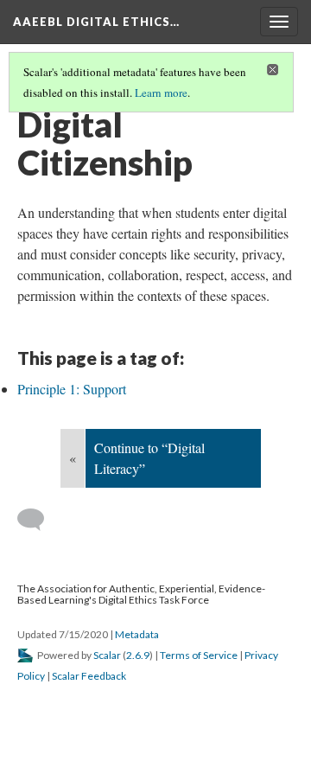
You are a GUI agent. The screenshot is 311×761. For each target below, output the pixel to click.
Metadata (137, 634)
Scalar (107, 655)
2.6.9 (137, 655)
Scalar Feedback (89, 675)
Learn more (161, 92)
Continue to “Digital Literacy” (149, 457)
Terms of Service (199, 655)
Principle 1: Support (71, 389)
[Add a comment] (38, 519)
